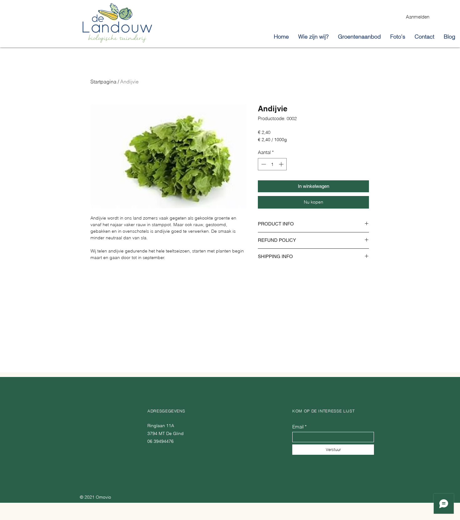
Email (298, 426)
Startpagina (103, 81)
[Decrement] (263, 164)
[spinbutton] (272, 164)
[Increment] (282, 164)
